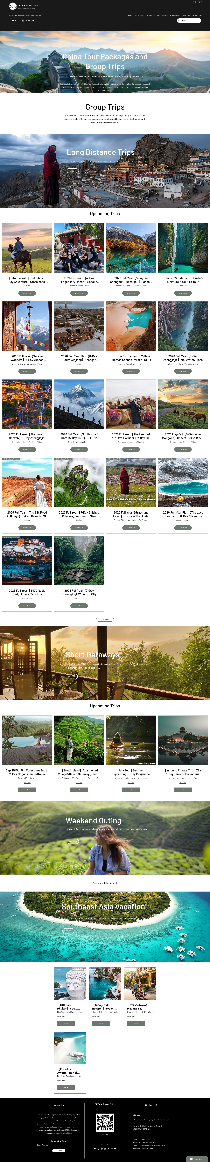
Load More (105, 619)
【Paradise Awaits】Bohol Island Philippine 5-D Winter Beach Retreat (69, 1071)
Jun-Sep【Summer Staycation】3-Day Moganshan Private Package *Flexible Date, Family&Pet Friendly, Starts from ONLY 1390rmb (131, 772)
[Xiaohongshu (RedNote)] (23, 20)
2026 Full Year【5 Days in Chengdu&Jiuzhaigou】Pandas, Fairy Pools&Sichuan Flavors (131, 280)
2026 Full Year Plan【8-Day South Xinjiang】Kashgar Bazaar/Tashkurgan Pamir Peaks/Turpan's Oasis (79, 358)
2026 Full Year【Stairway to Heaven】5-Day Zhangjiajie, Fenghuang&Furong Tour (27, 436)
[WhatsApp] (16, 20)
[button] (200, 15)
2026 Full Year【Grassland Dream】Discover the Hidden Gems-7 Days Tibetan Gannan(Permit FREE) (131, 514)
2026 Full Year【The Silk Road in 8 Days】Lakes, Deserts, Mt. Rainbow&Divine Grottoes (27, 514)
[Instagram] (19, 20)
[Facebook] (26, 20)
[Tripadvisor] (29, 20)
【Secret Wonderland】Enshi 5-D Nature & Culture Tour (183, 280)
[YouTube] (33, 20)
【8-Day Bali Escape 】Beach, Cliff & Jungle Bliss (104, 1007)
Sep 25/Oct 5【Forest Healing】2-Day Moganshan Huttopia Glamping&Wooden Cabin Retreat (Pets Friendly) (27, 772)
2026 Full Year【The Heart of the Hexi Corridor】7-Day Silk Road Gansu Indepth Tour (131, 436)
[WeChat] (13, 20)
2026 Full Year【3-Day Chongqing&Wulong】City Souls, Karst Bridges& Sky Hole (79, 592)
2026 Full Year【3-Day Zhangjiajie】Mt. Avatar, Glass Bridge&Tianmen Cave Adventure (183, 358)
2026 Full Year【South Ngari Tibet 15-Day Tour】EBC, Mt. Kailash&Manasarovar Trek (79, 436)
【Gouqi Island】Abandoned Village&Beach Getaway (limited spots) (79, 772)
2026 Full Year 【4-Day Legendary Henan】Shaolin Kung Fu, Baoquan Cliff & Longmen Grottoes (79, 280)
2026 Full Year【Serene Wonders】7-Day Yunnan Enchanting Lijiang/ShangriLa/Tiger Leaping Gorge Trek (27, 358)
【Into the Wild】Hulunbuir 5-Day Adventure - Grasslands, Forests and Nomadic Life (27, 280)
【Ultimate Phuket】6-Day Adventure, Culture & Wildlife (69, 1007)
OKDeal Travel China (28, 5)
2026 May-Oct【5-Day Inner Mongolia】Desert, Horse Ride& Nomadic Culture (183, 436)
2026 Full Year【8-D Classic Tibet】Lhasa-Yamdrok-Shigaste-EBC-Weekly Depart (27, 592)
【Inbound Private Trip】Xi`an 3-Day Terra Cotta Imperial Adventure (183, 772)
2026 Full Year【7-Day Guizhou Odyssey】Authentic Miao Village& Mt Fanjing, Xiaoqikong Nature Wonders (79, 514)
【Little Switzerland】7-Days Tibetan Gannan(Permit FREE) (131, 358)
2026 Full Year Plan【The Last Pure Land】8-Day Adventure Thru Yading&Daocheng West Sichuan (183, 514)
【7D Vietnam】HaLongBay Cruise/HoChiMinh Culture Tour (139, 1007)
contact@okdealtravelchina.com (153, 1146)
